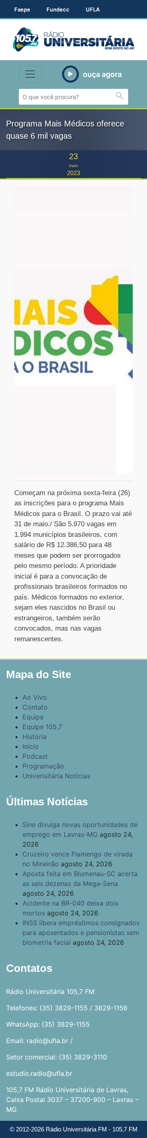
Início (30, 746)
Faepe (22, 9)
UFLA (93, 9)
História (34, 736)
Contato (35, 707)
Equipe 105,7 (42, 727)
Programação (43, 766)
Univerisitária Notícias (56, 776)
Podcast (35, 756)
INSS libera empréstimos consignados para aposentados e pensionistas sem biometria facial (81, 932)
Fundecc (58, 9)
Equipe (33, 717)
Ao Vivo (34, 697)
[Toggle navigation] (30, 74)
